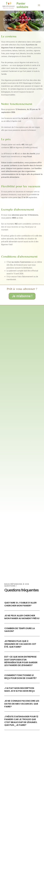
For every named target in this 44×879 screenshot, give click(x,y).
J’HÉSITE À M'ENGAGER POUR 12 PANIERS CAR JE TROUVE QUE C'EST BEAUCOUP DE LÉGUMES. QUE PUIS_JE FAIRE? (21, 721)
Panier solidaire (22, 5)
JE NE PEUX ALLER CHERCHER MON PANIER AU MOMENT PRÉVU (21, 617)
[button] (22, 604)
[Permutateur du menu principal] (39, 5)
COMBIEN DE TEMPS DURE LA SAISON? (19, 630)
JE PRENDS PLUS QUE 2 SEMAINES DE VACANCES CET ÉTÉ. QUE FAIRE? (20, 644)
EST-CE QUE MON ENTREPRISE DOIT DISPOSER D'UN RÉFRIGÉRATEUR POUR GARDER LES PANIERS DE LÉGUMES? (20, 661)
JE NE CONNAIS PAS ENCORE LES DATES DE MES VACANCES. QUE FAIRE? (21, 703)
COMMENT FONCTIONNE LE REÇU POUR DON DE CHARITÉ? (20, 676)
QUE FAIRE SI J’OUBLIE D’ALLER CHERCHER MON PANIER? (20, 604)
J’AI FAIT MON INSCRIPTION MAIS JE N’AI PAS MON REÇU (19, 689)
